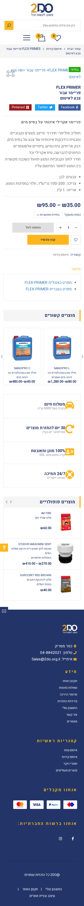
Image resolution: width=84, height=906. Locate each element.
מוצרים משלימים (66, 770)
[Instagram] (60, 838)
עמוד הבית (74, 49)
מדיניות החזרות (67, 701)
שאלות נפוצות (68, 688)
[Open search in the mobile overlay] (42, 25)
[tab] (42, 270)
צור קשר (71, 715)
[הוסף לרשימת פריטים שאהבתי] (76, 240)
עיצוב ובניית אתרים (42, 896)
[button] (10, 74)
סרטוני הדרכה (68, 694)
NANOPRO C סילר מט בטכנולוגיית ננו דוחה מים (22, 372)
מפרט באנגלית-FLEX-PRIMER (48, 282)
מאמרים (72, 721)
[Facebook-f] (72, 838)
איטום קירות (54, 49)
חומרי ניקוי (70, 764)
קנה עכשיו (48, 239)
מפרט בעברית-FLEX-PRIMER (49, 289)
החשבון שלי (69, 708)
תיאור (76, 269)
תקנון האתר (69, 681)
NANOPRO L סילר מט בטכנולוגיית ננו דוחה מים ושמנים (62, 372)
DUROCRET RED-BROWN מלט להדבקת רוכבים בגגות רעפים (35, 579)
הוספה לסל (33, 227)
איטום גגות (70, 750)
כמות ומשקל (73, 215)
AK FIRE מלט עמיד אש (43, 515)
